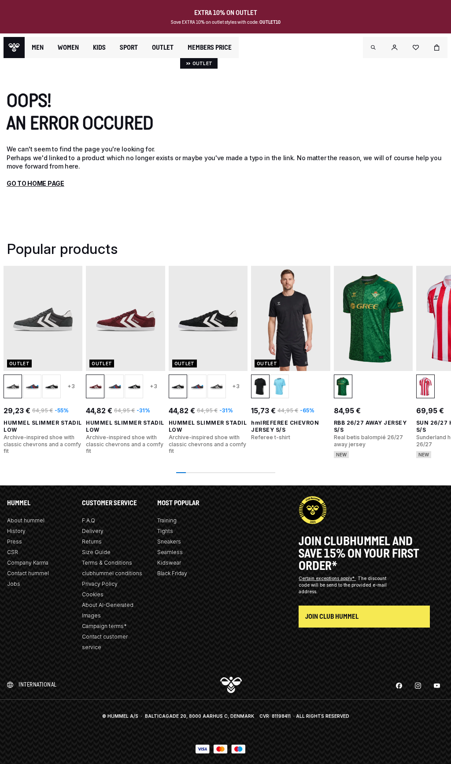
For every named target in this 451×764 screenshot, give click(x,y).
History (16, 531)
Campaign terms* (104, 626)
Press (14, 541)
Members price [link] (210, 47)
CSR (12, 552)
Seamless (170, 552)
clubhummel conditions (112, 573)
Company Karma (27, 562)
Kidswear (169, 562)
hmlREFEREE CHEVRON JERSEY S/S (285, 426)
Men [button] (38, 47)
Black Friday (172, 573)
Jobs (13, 583)
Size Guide (96, 552)
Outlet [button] (163, 47)
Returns (92, 541)
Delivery (93, 531)
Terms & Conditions (107, 562)
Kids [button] (99, 47)
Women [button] (68, 47)
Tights (165, 531)
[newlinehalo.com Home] (14, 47)
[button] (373, 47)
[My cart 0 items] (436, 47)
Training (167, 520)
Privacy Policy (100, 583)
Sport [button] (129, 47)
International (37, 684)
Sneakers (169, 541)
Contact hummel (28, 573)
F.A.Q (88, 520)
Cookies (93, 594)
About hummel (25, 520)
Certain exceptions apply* (327, 578)
